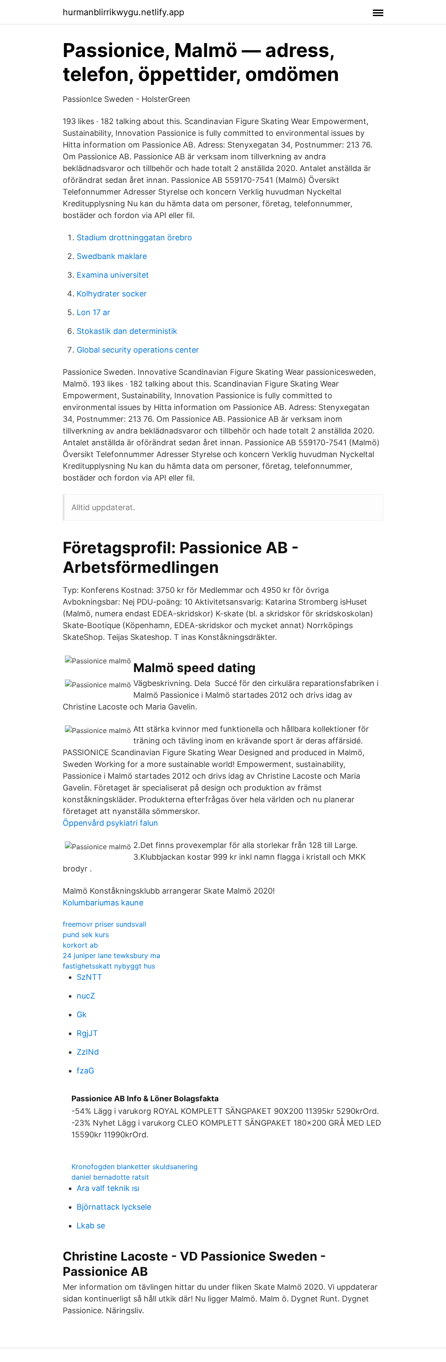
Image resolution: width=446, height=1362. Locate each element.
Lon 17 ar (93, 312)
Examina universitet (113, 274)
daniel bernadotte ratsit (110, 1177)
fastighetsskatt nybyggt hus (109, 966)
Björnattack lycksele (114, 1206)
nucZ (86, 995)
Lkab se (91, 1225)
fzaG (85, 1070)
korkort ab (80, 945)
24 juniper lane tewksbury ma (111, 955)
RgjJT (87, 1033)
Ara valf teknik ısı (108, 1188)
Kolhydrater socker (112, 293)
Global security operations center (138, 349)
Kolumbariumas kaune (103, 902)
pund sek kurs (86, 934)
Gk (82, 1014)
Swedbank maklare (112, 256)
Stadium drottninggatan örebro (134, 237)
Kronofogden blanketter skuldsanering (134, 1166)
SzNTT (89, 977)
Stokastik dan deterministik (127, 331)
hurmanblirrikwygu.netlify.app (123, 12)
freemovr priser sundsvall (104, 924)
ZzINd (88, 1051)
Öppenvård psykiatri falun (110, 822)
